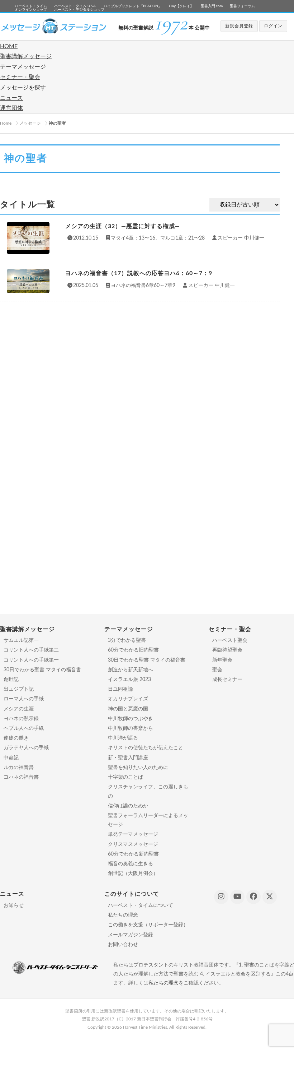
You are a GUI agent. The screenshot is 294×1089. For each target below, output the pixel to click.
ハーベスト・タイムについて (140, 905)
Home (5, 123)
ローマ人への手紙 (24, 698)
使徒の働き (16, 738)
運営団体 (11, 108)
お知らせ (14, 905)
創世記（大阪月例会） (133, 873)
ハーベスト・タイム (31, 6)
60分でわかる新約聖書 (133, 854)
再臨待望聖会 (227, 650)
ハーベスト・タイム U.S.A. (75, 6)
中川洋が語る (123, 738)
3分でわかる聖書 (127, 640)
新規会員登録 (239, 26)
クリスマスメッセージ (133, 844)
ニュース (11, 98)
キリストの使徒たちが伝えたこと (145, 747)
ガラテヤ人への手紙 (26, 747)
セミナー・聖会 (20, 77)
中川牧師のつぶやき (130, 718)
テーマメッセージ (23, 67)
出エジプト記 (19, 689)
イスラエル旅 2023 (129, 679)
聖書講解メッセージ (26, 56)
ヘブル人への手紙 (24, 728)
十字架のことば (125, 777)
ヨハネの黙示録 (21, 718)
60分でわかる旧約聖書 (133, 650)
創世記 (11, 679)
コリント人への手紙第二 (31, 650)
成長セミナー (227, 679)
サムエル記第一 (21, 640)
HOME (9, 46)
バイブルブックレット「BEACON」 (133, 6)
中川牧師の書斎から (130, 728)
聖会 (217, 669)
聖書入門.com (212, 6)
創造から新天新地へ (130, 669)
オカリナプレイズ (128, 698)
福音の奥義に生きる (130, 863)
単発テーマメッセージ (133, 834)
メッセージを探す (23, 88)
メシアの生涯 (19, 709)
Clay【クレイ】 (181, 6)
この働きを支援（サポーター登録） (148, 924)
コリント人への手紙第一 (31, 660)
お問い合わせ (123, 944)
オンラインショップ (31, 9)
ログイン (273, 26)
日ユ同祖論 (120, 689)
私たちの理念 (123, 915)
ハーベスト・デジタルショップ (79, 9)
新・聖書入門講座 (128, 757)
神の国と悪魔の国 (128, 709)
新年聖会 (222, 660)
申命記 (11, 757)
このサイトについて (131, 894)
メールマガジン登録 (130, 934)
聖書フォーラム (242, 6)
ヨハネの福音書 (21, 777)
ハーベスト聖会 (229, 640)
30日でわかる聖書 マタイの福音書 (42, 669)
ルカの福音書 (19, 767)
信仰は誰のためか (128, 805)
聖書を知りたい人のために (138, 767)
